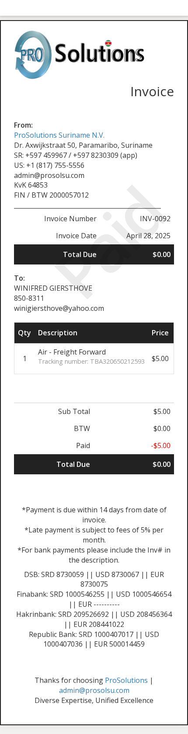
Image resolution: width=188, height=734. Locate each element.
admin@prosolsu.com (94, 690)
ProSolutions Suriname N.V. (59, 135)
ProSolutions (126, 680)
